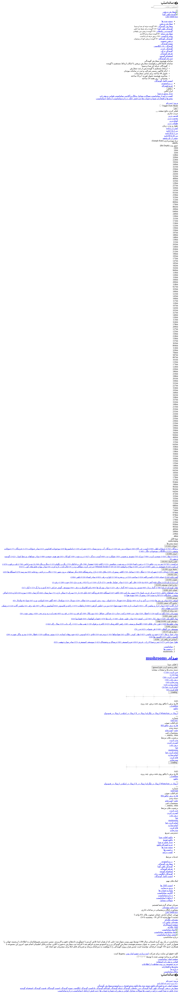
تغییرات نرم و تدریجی (45, 613)
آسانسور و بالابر (44, 606)
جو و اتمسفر (125, 642)
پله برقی (29, 606)
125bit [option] (175, 331)
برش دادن (171, 680)
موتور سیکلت (46, 634)
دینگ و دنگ (42, 564)
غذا (174, 675)
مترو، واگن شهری (16, 634)
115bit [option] (175, 442)
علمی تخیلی (170, 616)
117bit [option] (175, 301)
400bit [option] (175, 178)
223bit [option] (175, 522)
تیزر (137, 629)
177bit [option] (175, 517)
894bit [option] (175, 345)
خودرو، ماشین (149, 634)
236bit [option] (175, 421)
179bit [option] (175, 477)
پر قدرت (63, 613)
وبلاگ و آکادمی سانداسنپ (125, 96)
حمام (159, 577)
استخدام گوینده (166, 56)
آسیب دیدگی (92, 556)
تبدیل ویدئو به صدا (165, 93)
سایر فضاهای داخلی (166, 593)
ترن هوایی (168, 608)
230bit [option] (175, 425)
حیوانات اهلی (156, 549)
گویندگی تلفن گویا (165, 29)
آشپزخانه (171, 577)
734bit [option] (175, 510)
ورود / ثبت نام (172, 103)
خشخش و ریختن (155, 567)
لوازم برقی (103, 577)
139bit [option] (175, 240)
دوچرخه (100, 634)
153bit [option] (175, 440)
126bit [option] (175, 317)
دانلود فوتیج (168, 840)
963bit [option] (175, 487)
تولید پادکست (167, 36)
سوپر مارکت (127, 593)
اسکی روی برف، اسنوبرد (98, 600)
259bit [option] (175, 195)
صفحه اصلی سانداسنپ (168, 959)
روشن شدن (27, 613)
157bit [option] (175, 341)
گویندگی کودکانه (166, 39)
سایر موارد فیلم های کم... (33, 567)
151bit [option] (175, 456)
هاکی (80, 600)
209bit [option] (175, 327)
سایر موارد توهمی (64, 642)
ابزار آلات (171, 606)
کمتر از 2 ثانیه (172, 128)
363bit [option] (175, 343)
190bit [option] (175, 484)
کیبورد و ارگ (38, 587)
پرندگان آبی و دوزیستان (99, 549)
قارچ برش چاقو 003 (169, 725)
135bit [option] (175, 463)
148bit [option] (175, 237)
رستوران (140, 595)
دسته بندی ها (167, 21)
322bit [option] (175, 176)
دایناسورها (67, 549)
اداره (12, 593)
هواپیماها (113, 634)
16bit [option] (176, 150)
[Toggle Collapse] (177, 716)
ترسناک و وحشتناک (106, 642)
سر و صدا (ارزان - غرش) (146, 642)
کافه (115, 593)
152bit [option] (175, 503)
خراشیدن (170, 564)
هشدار (88, 564)
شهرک (150, 572)
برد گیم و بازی (140, 600)
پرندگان (172, 549)
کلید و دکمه (157, 613)
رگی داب (66, 624)
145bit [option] (175, 296)
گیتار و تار (148, 587)
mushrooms (173, 750)
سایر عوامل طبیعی (112, 582)
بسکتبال (59, 600)
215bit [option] (175, 407)
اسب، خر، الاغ (139, 549)
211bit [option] (175, 218)
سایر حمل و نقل (168, 634)
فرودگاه (93, 593)
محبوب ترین (172, 118)
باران (96, 582)
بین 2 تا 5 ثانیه (172, 131)
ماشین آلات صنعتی (167, 603)
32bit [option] (176, 153)
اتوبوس (80, 634)
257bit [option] (175, 185)
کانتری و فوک (95, 624)
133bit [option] (175, 362)
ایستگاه (104, 593)
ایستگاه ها (9, 572)
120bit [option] (175, 275)
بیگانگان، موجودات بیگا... (152, 551)
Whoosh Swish (104, 567)
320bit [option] (175, 157)
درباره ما (174, 969)
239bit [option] (175, 534)
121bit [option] (175, 294)
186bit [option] (175, 371)
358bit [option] (175, 447)
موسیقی (171, 626)
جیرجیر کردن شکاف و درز (82, 567)
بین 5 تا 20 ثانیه (171, 133)
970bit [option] (175, 513)
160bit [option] (175, 164)
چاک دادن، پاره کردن (58, 567)
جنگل (139, 572)
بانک (83, 593)
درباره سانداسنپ (120, 98)
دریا (87, 582)
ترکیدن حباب (119, 613)
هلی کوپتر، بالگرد (129, 634)
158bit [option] (175, 449)
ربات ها (106, 619)
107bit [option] (175, 305)
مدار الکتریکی (169, 619)
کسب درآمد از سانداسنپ (161, 96)
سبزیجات (172, 682)
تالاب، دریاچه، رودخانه (39, 572)
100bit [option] (175, 298)
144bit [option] (175, 247)
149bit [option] (175, 465)
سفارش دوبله (167, 34)
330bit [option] (175, 381)
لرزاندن (172, 567)
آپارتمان (32, 593)
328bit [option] (175, 171)
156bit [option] (175, 230)
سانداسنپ (168, 647)
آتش (148, 582)
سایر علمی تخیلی (123, 619)
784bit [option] (175, 353)
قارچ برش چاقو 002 (169, 796)
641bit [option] (175, 470)
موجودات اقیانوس (50, 549)
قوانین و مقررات (107, 96)
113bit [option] (175, 320)
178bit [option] (175, 324)
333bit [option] (175, 496)
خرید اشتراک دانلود (165, 845)
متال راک (52, 624)
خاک (157, 582)
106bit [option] (175, 291)
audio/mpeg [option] (173, 541)
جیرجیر (139, 567)
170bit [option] (175, 520)
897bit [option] (175, 357)
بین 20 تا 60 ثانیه (171, 136)
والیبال (17, 600)
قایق (90, 634)
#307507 (174, 720)
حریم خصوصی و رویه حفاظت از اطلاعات (160, 964)
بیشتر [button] (170, 88)
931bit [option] (175, 193)
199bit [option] (175, 404)
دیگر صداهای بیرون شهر (64, 572)
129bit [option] (175, 183)
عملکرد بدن (108, 556)
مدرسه (22, 572)
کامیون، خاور (170, 637)
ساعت (132, 577)
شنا (26, 600)
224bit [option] (175, 160)
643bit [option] (175, 444)
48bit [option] (176, 536)
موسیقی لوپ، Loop (167, 621)
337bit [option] (175, 400)
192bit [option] (175, 162)
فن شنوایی (148, 629)
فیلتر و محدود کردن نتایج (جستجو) (165, 667)
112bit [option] (175, 200)
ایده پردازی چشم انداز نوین (137, 953)
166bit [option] (175, 280)
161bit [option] (175, 360)
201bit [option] (175, 378)
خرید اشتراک (167, 86)
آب (174, 582)
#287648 (174, 791)
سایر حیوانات (31, 549)
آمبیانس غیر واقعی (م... (166, 639)
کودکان (65, 556)
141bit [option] (175, 190)
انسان (172, 554)
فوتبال (117, 600)
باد (165, 582)
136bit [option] (175, 228)
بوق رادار (154, 619)
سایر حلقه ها (169, 624)
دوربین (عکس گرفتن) (97, 606)
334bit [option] (175, 388)
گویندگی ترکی (167, 51)
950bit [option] (175, 524)
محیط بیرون (169, 569)
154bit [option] (175, 223)
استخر (173, 600)
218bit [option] (175, 336)
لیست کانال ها (166, 885)
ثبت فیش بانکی (134, 98)
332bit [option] (175, 402)
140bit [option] (175, 315)
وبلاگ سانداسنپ (171, 972)
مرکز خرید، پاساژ (145, 593)
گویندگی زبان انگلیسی (163, 46)
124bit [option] (175, 367)
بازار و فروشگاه (87, 572)
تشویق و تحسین (125, 556)
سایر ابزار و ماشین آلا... (151, 606)
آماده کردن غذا (170, 687)
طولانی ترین (172, 123)
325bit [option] (175, 181)
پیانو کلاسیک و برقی (81, 587)
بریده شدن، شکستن (114, 564)
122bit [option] (175, 225)
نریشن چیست (167, 41)
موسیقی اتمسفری (84, 642)
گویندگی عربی (166, 48)
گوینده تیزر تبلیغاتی (164, 31)
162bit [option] (175, 268)
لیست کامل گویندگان (163, 81)
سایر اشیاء (87, 577)
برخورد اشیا (135, 564)
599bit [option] (175, 531)
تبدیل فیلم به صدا (165, 842)
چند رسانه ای (169, 611)
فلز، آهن (129, 582)
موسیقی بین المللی (167, 629)
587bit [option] (175, 355)
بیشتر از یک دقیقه (170, 138)
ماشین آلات (16, 606)
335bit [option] (175, 498)
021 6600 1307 (171, 912)
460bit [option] (175, 437)
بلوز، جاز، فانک (151, 624)
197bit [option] (175, 233)
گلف (49, 600)
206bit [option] (175, 282)
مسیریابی (171, 613)
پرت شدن (77, 556)
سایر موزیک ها (100, 587)
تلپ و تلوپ (9, 564)
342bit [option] (175, 433)
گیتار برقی (117, 587)
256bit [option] (175, 169)
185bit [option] (175, 263)
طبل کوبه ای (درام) (167, 587)
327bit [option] (175, 313)
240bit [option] (175, 214)
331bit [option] (175, 383)
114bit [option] (175, 348)
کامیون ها (155, 637)
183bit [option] (175, 473)
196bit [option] (175, 254)
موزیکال (88, 613)
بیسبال (70, 600)
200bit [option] (175, 209)
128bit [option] (175, 155)
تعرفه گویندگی (166, 53)
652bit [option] (175, 501)
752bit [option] (175, 508)
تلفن (75, 577)
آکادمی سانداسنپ (165, 893)
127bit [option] (175, 329)
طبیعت (171, 580)
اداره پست (153, 595)
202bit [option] (175, 244)
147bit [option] (175, 261)
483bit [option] (175, 529)
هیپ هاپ (79, 624)
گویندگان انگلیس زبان (163, 874)
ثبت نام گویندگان (165, 58)
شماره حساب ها (148, 98)
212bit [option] (175, 251)
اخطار (144, 613)
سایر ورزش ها (159, 600)
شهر (173, 572)
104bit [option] (175, 454)
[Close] (157, 111)
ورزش (172, 598)
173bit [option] (175, 364)
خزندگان (16, 549)
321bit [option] (175, 167)
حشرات (80, 549)
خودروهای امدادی (65, 634)
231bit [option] (175, 411)
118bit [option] (175, 284)
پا (174, 556)
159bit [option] (175, 338)
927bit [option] (175, 287)
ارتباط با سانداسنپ (104, 98)
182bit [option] (175, 265)
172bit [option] (175, 221)
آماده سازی (171, 685)
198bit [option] (175, 376)
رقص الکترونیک (114, 624)
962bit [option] (175, 489)
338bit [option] (175, 397)
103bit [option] (175, 289)
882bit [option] (175, 207)
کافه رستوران (115, 572)
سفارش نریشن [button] (166, 24)
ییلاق (102, 572)
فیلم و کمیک (169, 562)
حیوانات (171, 546)
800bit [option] (175, 202)
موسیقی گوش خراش (58, 587)
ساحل (129, 572)
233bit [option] (175, 423)
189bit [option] (175, 235)
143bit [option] (175, 468)
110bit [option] (175, 303)
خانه (172, 574)
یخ (140, 582)
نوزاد (139, 556)
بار (77, 593)
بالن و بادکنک (74, 564)
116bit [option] (175, 277)
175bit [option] (175, 258)
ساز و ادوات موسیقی (166, 585)
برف (55, 582)
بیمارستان (45, 593)
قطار (32, 634)
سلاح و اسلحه (123, 567)
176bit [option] (175, 204)
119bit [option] (175, 273)
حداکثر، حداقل (102, 613)
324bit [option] (175, 322)
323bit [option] (175, 197)
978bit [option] (175, 515)
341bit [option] (175, 395)
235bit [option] (175, 418)
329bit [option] (175, 350)
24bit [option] (176, 148)
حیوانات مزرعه (121, 549)
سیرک (70, 593)
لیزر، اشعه (140, 619)
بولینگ (127, 600)
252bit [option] (175, 409)
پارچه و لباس (26, 564)
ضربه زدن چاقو (153, 564)
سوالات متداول (143, 96)
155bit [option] (175, 461)
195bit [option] (175, 256)
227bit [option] (175, 385)
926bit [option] (175, 435)
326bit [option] (175, 188)
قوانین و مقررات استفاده (167, 962)
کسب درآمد (167, 852)
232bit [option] (175, 414)
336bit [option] (175, 428)
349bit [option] (175, 393)
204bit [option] (175, 249)
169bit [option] (175, 458)
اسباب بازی (130, 606)
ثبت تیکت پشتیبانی (170, 907)
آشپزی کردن (170, 677)
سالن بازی (59, 593)
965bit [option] (175, 527)
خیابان (162, 572)
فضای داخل (170, 590)
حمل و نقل (170, 632)
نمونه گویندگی (167, 43)
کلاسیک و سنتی (133, 624)
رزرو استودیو (167, 83)
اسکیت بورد (36, 600)
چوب (64, 582)
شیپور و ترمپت (133, 587)
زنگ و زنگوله (58, 564)
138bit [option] (175, 451)
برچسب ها (168, 649)
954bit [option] (175, 482)
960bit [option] (175, 270)
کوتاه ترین (173, 121)
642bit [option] (175, 491)
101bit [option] (175, 310)
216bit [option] (175, 374)
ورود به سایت (167, 888)
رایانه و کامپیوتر (63, 606)
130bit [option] (175, 216)
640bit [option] (175, 211)
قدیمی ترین (173, 116)
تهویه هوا (129, 595)
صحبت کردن (151, 556)
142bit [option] (175, 308)
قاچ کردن (172, 690)
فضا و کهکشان (91, 619)
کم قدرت (75, 613)
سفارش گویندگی (165, 26)
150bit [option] (175, 334)
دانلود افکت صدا (166, 837)
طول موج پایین (168, 642)
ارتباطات (79, 606)
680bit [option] (175, 505)
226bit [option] (175, 369)
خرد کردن (171, 672)
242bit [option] (175, 174)
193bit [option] (175, 390)
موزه (21, 593)
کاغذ (98, 564)
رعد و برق (76, 582)
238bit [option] (175, 416)
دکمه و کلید (145, 577)
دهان (166, 556)
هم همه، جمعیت (49, 556)
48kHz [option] (175, 143)
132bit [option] (175, 475)
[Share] (177, 711)
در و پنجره (119, 577)
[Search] (152, 7)
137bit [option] (175, 480)
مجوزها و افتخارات (164, 98)
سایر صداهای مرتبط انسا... (24, 556)
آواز (25, 587)
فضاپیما (76, 619)
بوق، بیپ (133, 613)
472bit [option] (175, 494)
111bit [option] (175, 242)
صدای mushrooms (162, 658)
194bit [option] (175, 430)
